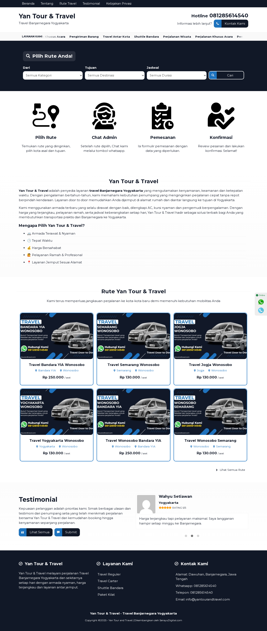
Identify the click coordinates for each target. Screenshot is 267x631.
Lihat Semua (39, 532)
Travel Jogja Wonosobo (210, 365)
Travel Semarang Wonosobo (133, 365)
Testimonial (91, 3)
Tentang (47, 3)
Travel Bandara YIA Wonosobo (56, 365)
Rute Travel (67, 3)
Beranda (28, 3)
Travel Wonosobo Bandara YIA (133, 440)
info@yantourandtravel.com (208, 599)
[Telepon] (261, 310)
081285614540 (228, 15)
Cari (230, 75)
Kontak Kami (235, 23)
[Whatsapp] (261, 302)
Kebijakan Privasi (118, 3)
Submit (71, 532)
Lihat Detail (60, 336)
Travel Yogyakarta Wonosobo (56, 440)
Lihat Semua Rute (232, 469)
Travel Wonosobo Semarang (210, 440)
